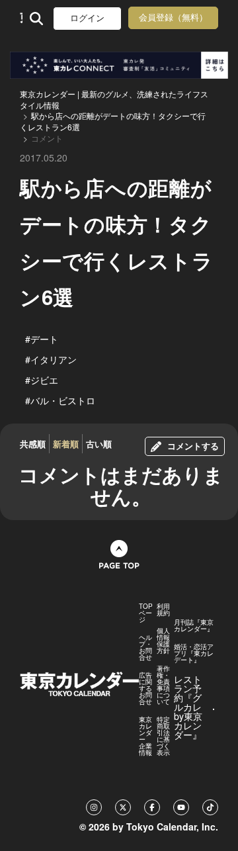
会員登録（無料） (173, 17)
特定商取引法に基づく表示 (163, 736)
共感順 (33, 443)
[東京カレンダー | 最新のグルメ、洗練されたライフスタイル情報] (21, 18)
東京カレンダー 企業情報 (145, 736)
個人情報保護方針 (163, 640)
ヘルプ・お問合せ (145, 647)
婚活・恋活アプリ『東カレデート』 (194, 653)
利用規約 (163, 609)
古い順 (99, 443)
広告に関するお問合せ (145, 688)
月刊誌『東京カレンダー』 (194, 625)
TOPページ (146, 613)
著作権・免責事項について (163, 685)
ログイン (87, 18)
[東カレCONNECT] (119, 65)
